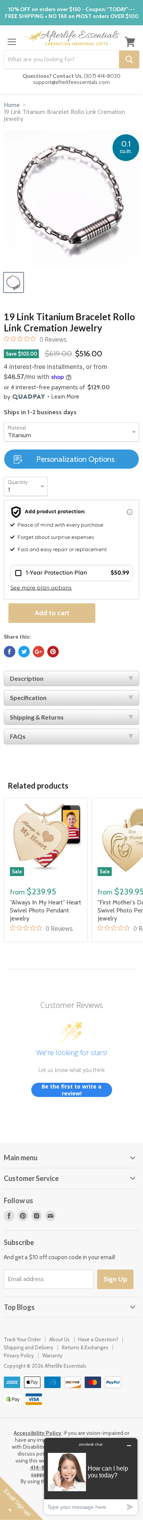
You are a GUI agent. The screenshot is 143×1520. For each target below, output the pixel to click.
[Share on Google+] (38, 651)
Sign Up (115, 1279)
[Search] (129, 59)
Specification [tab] (28, 697)
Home (12, 105)
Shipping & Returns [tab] (37, 717)
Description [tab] (26, 678)
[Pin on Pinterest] (53, 651)
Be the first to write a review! (71, 1090)
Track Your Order (22, 1339)
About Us (59, 1339)
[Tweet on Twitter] (24, 651)
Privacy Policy (19, 1355)
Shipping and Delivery (28, 1347)
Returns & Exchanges (85, 1347)
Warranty (52, 1355)
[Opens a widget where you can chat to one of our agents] (90, 1476)
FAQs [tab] (18, 736)
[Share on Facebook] (9, 651)
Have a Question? (98, 1339)
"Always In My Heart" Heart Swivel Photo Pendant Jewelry (45, 910)
